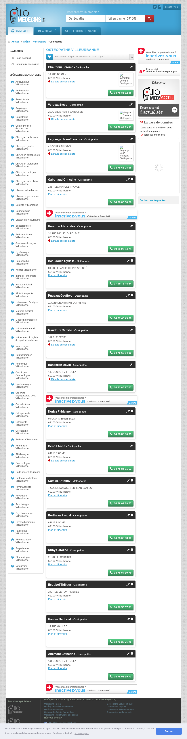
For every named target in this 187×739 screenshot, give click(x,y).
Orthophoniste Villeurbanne (23, 414)
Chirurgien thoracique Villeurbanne (27, 165)
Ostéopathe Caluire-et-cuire (120, 704)
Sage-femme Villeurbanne (22, 550)
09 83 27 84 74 (122, 248)
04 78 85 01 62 (122, 468)
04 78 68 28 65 (122, 167)
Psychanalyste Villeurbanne (23, 488)
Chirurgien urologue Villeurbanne (26, 174)
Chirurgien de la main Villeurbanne (27, 138)
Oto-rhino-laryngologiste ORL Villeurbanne (26, 395)
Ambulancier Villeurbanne (22, 92)
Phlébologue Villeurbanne (22, 456)
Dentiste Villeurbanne (27, 205)
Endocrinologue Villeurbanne (24, 236)
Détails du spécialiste (62, 81)
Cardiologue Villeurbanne (22, 118)
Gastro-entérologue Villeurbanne (26, 244)
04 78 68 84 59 (122, 352)
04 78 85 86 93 (122, 434)
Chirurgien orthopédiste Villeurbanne (28, 156)
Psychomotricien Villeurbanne (24, 514)
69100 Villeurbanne (59, 78)
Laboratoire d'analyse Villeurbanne (27, 303)
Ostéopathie (55, 42)
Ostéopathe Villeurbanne (22, 432)
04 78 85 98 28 (122, 202)
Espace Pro (170, 6)
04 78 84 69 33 (122, 127)
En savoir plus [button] (82, 733)
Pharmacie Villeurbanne (22, 447)
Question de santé (83, 31)
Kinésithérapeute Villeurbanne (24, 295)
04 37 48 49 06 (122, 318)
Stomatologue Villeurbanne (23, 558)
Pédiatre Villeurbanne (27, 439)
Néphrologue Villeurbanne (22, 347)
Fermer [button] (169, 731)
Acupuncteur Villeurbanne (22, 83)
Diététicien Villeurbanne (28, 219)
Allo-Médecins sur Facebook (62, 723)
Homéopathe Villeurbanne (22, 262)
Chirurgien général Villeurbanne (25, 147)
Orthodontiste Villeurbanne (23, 406)
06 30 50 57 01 (122, 607)
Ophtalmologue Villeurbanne (23, 385)
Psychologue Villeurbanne (22, 506)
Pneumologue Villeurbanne (23, 464)
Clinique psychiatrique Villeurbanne (27, 197)
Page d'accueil (23, 58)
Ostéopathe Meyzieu (117, 706)
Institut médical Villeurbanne (24, 286)
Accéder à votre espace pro (161, 70)
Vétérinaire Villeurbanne (22, 567)
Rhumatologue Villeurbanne (23, 541)
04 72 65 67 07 (122, 387)
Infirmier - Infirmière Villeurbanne (26, 277)
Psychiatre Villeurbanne (22, 497)
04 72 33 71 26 (122, 641)
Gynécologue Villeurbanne (22, 253)
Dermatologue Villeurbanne (23, 212)
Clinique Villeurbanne (27, 190)
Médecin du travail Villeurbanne (25, 330)
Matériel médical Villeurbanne (24, 312)
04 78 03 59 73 (122, 676)
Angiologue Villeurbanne (22, 109)
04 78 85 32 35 (122, 92)
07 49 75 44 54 (122, 283)
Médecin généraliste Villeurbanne (26, 321)
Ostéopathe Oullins (53, 709)
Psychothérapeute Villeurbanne (25, 523)
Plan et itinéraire (57, 194)
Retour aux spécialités (27, 64)
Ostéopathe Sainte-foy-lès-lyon (59, 712)
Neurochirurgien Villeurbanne (24, 356)
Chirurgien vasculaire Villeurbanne (27, 182)
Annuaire (22, 31)
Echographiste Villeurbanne (23, 227)
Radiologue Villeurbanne (22, 532)
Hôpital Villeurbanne (26, 269)
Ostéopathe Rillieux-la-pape (120, 709)
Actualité (49, 31)
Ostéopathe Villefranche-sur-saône (61, 715)
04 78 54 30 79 (122, 572)
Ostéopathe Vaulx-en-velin (119, 712)
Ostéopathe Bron (52, 704)
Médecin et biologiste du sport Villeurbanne (27, 338)
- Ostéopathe (68, 67)
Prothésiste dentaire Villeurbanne (26, 479)
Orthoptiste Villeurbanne (22, 423)
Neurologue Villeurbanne (22, 365)
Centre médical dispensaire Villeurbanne (23, 128)
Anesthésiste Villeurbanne (22, 101)
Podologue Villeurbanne (28, 472)
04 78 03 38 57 (122, 503)
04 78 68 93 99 (122, 538)
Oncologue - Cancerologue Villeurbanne (23, 375)
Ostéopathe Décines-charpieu (58, 706)
